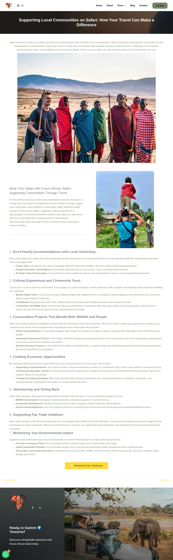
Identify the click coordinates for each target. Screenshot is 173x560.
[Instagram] (22, 5)
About (110, 5)
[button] (124, 6)
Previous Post (8, 480)
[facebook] (18, 5)
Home (99, 5)
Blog (132, 5)
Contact (143, 5)
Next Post (167, 480)
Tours (120, 5)
